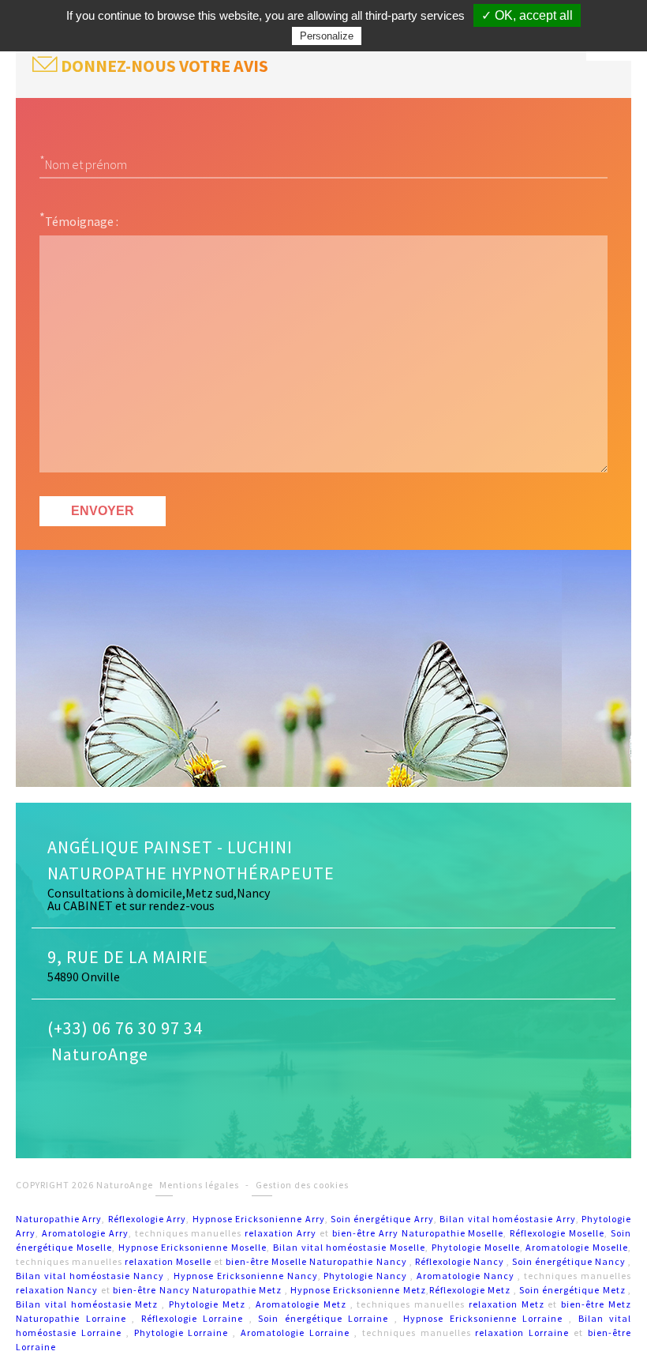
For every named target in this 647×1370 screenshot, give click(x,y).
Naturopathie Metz (239, 1290)
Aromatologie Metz (303, 1304)
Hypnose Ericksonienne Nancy (246, 1276)
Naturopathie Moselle (453, 1233)
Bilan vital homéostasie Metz (89, 1304)
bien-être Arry (365, 1233)
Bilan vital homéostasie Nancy (91, 1276)
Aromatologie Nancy (467, 1276)
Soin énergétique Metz (573, 1290)
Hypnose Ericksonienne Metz (358, 1290)
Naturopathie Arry (59, 1219)
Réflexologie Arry (147, 1219)
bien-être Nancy (153, 1290)
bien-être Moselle (266, 1261)
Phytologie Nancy (367, 1276)
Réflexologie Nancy (461, 1261)
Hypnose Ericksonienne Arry (259, 1219)
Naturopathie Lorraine (74, 1318)
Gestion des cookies (302, 1185)
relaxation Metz (508, 1304)
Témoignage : (81, 220)
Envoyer (102, 511)
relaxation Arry (280, 1233)
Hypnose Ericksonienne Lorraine (486, 1318)
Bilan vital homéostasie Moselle (349, 1247)
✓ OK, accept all (527, 15)
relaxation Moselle (168, 1261)
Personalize (326, 36)
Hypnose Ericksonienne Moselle (192, 1247)
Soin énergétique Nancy (570, 1261)
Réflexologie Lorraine (195, 1318)
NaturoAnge (97, 1054)
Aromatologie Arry (85, 1233)
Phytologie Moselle (476, 1247)
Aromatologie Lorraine (297, 1332)
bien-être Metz (596, 1304)
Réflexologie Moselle (557, 1233)
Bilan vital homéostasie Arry (507, 1219)
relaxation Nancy (58, 1290)
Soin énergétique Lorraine (326, 1318)
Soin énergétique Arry (382, 1219)
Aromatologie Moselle (576, 1247)
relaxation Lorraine (524, 1332)
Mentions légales (199, 1185)
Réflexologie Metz (471, 1290)
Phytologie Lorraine (184, 1332)
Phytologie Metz (209, 1304)
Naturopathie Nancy (359, 1261)
